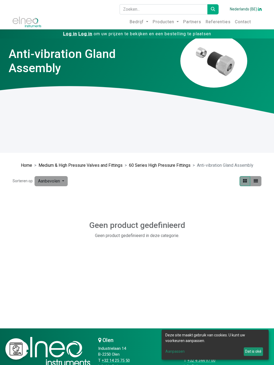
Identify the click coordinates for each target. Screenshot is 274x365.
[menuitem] (138, 22)
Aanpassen (175, 351)
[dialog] (215, 345)
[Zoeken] (213, 9)
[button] (51, 181)
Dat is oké (253, 351)
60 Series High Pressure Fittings (160, 165)
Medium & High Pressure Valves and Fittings (81, 165)
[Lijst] (255, 181)
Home (26, 165)
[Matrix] (244, 181)
